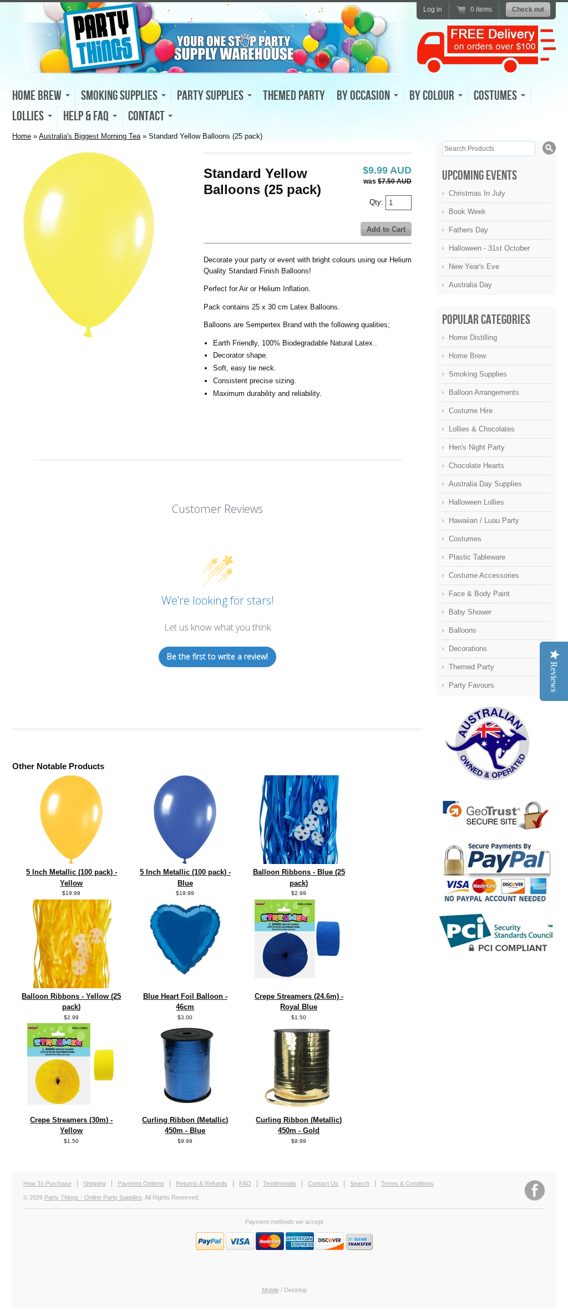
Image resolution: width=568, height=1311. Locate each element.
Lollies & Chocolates (482, 429)
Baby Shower (470, 612)
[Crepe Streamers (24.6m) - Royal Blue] (299, 976)
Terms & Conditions (407, 1183)
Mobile (270, 1290)
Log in (432, 9)
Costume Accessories (484, 575)
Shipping (94, 1183)
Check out (528, 9)
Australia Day (470, 285)
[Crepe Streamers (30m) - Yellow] (71, 1102)
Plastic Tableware (477, 557)
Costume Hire (471, 410)
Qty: (377, 202)
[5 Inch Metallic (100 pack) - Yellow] (71, 861)
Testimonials (279, 1183)
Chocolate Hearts (476, 465)
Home (21, 136)
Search (359, 1183)
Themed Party (294, 96)
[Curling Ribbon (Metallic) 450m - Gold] (299, 1109)
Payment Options (141, 1183)
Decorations (468, 648)
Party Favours (471, 685)
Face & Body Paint (479, 594)
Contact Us (323, 1183)
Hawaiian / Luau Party (484, 520)
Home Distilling (473, 337)
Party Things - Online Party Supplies (93, 1197)
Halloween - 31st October (489, 248)
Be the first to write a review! (217, 656)
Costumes (465, 539)
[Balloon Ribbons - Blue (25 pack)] (299, 861)
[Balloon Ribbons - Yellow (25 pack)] (71, 986)
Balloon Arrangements (484, 392)
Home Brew (467, 356)
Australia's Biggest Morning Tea (89, 136)
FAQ (245, 1183)
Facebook (535, 1190)
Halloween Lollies (476, 502)
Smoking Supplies (478, 374)
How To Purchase (47, 1183)
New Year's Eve (474, 266)
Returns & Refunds (201, 1183)
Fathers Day (468, 230)
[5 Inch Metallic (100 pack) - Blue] (185, 861)
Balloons (462, 630)
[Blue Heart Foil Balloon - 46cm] (185, 986)
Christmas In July (477, 193)
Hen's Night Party (477, 447)
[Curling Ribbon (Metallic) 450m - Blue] (185, 1103)
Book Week (467, 211)
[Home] (212, 64)
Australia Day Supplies (485, 484)
